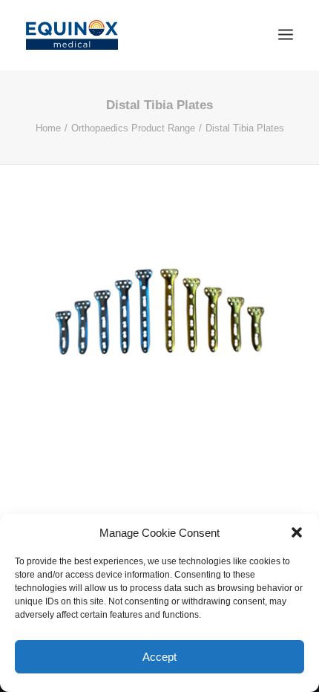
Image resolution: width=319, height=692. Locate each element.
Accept (159, 656)
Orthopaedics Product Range (133, 128)
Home (48, 128)
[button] (296, 532)
